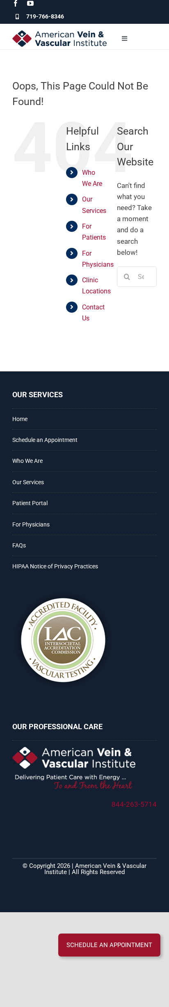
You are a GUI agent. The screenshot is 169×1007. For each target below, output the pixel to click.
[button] (109, 945)
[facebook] (15, 3)
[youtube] (30, 3)
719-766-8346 (45, 16)
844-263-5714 (134, 804)
